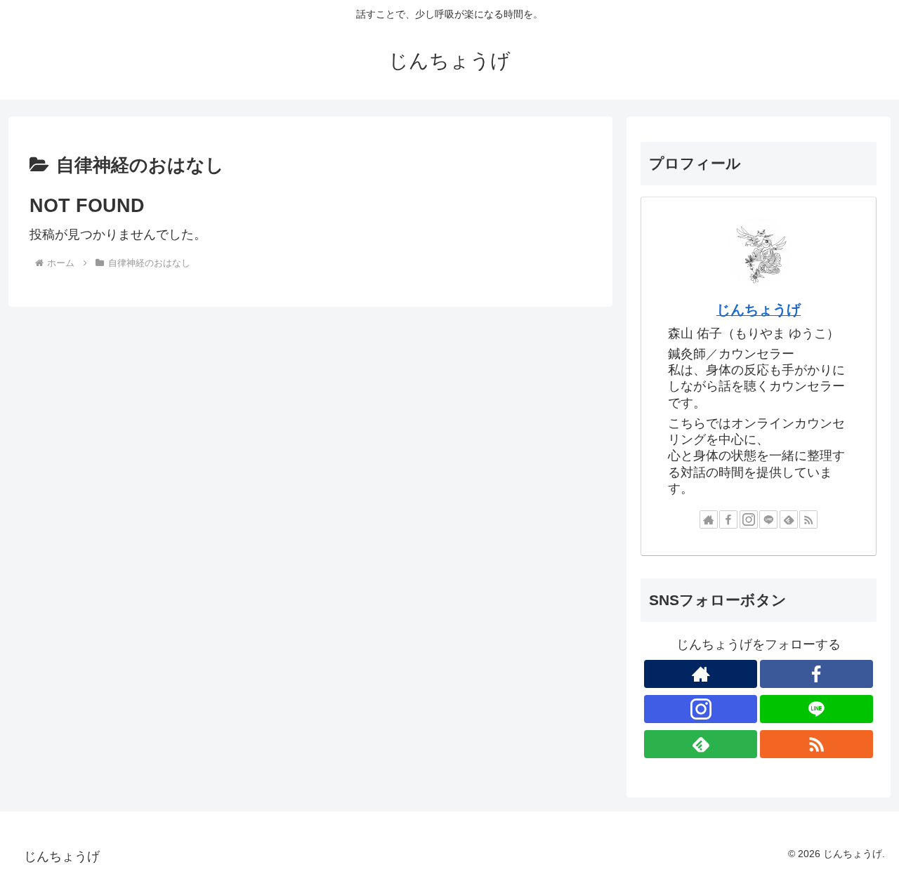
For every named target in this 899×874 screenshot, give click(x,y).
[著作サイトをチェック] (709, 519)
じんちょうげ (758, 309)
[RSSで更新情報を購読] (808, 519)
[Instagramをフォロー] (749, 519)
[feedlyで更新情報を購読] (789, 519)
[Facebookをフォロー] (728, 519)
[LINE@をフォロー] (768, 519)
